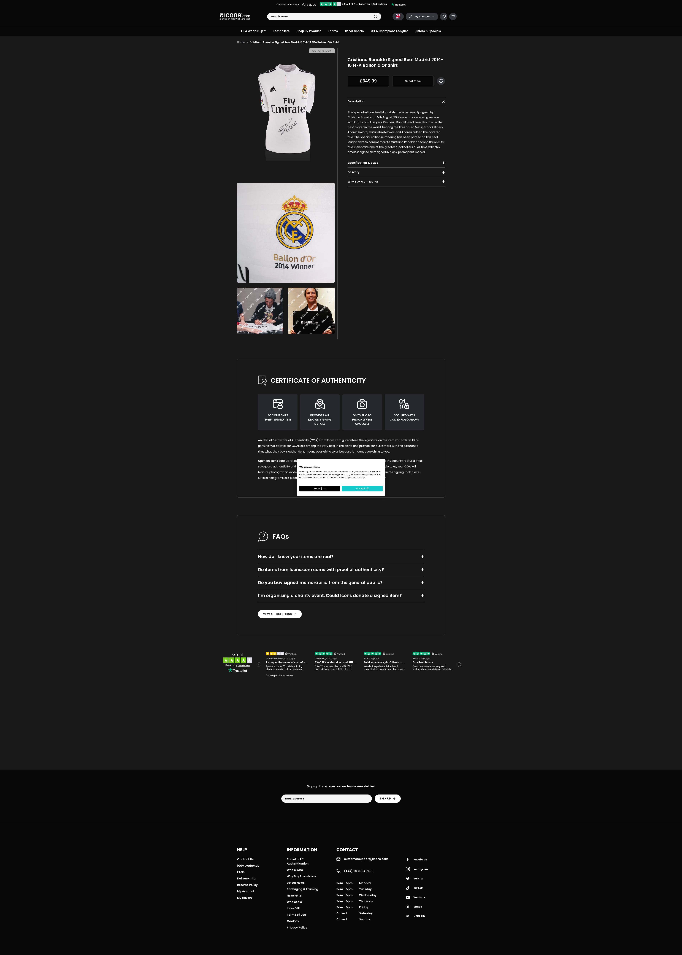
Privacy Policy (297, 927)
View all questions (277, 614)
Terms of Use (296, 915)
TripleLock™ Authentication (297, 861)
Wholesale (294, 902)
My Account (245, 891)
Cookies (293, 921)
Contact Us (245, 859)
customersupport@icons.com (366, 859)
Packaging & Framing (302, 889)
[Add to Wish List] (441, 81)
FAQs (241, 872)
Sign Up (385, 798)
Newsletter (295, 896)
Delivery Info (246, 878)
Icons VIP (293, 908)
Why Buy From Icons (301, 876)
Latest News (296, 883)
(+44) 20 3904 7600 (359, 871)
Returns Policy (247, 885)
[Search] (376, 16)
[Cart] (453, 16)
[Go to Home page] (235, 16)
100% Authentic (248, 866)
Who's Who (295, 870)
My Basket (244, 898)
